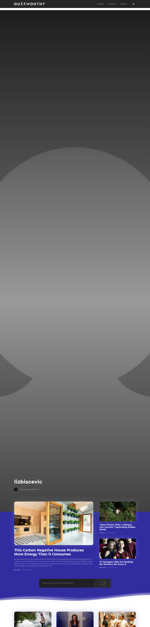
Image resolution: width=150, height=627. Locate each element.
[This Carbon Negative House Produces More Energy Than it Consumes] (53, 523)
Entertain (102, 567)
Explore (17, 570)
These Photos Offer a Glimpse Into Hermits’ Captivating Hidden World (117, 527)
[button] (133, 4)
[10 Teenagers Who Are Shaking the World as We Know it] (117, 549)
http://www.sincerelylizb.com (29, 489)
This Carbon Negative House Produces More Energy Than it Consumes (49, 552)
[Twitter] (15, 489)
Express (102, 532)
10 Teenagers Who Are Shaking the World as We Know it (116, 563)
